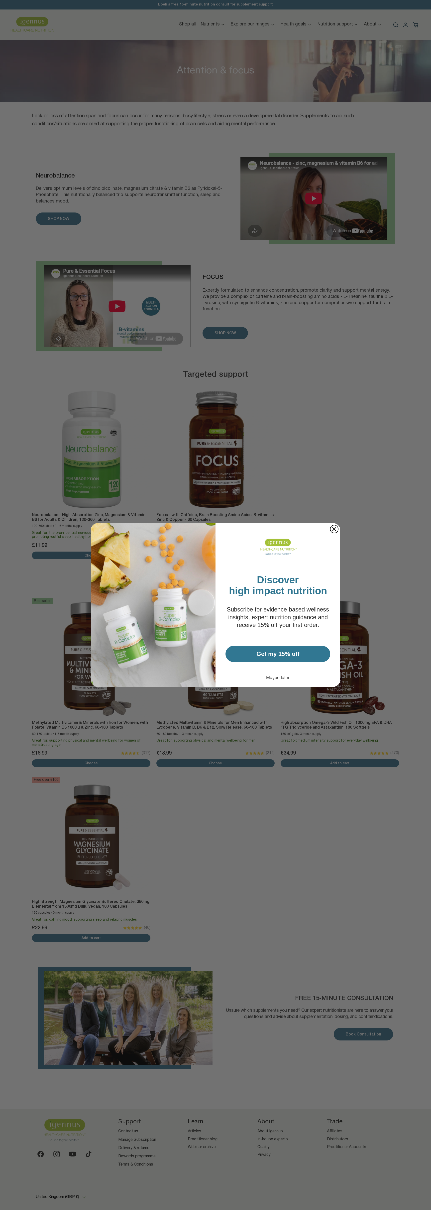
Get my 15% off (278, 653)
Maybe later (278, 677)
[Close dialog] (334, 529)
